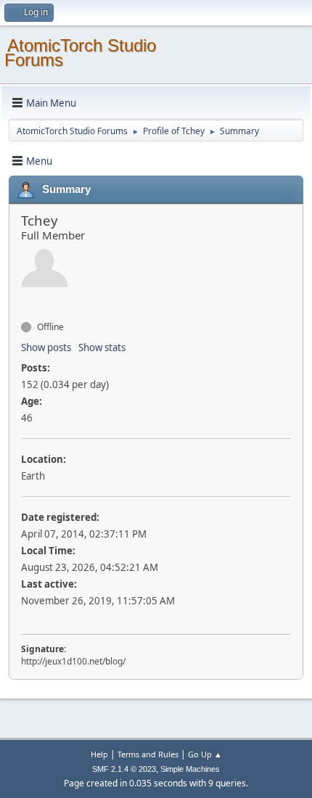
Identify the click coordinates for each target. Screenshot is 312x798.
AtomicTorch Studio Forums (80, 53)
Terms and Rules (148, 754)
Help (99, 754)
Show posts (46, 347)
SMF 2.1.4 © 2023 (124, 769)
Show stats (102, 347)
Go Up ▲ (205, 754)
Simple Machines (190, 769)
